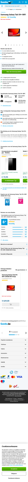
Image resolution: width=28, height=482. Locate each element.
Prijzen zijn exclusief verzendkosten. (17, 393)
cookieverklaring (19, 465)
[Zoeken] (25, 6)
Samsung (3, 12)
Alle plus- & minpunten (7, 125)
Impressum (20, 398)
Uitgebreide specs (6, 105)
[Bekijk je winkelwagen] (25, 2)
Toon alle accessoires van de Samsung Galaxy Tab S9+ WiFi (14, 188)
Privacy (14, 398)
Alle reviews (5, 240)
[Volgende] (25, 32)
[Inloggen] (19, 2)
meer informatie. (18, 395)
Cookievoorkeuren (8, 399)
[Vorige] (2, 32)
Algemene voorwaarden (18, 399)
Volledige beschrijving (7, 141)
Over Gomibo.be (8, 398)
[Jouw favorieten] (22, 2)
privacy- (11, 465)
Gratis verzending (9, 184)
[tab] (5, 45)
